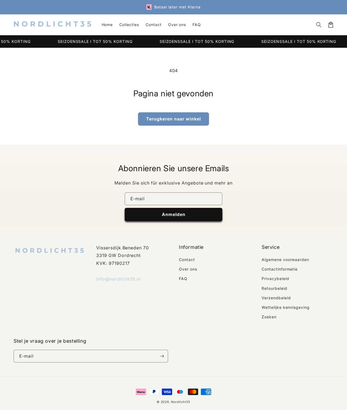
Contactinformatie (280, 269)
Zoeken (269, 316)
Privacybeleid (275, 278)
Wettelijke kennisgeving (286, 307)
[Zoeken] (319, 25)
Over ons (188, 269)
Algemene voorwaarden (285, 259)
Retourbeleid (274, 288)
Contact (187, 259)
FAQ (183, 278)
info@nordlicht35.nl (118, 279)
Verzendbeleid (276, 297)
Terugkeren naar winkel (173, 119)
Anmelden (173, 214)
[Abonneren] (162, 356)
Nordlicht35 (180, 402)
